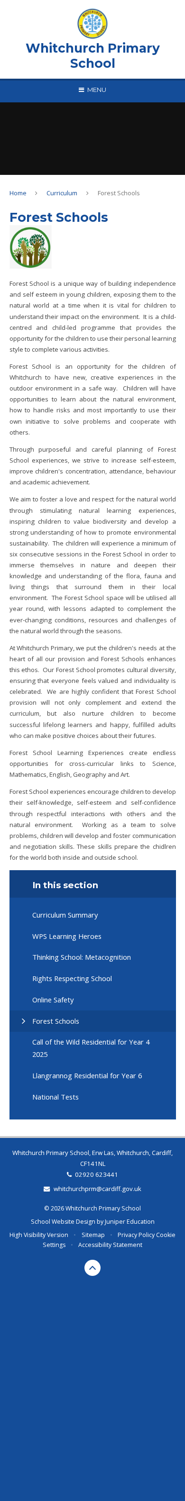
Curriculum (61, 193)
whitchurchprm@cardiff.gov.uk (97, 1188)
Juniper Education (130, 1222)
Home (18, 193)
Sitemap (93, 1235)
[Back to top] (92, 1268)
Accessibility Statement (110, 1245)
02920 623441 (96, 1174)
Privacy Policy (136, 1235)
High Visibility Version (38, 1235)
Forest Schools (119, 193)
